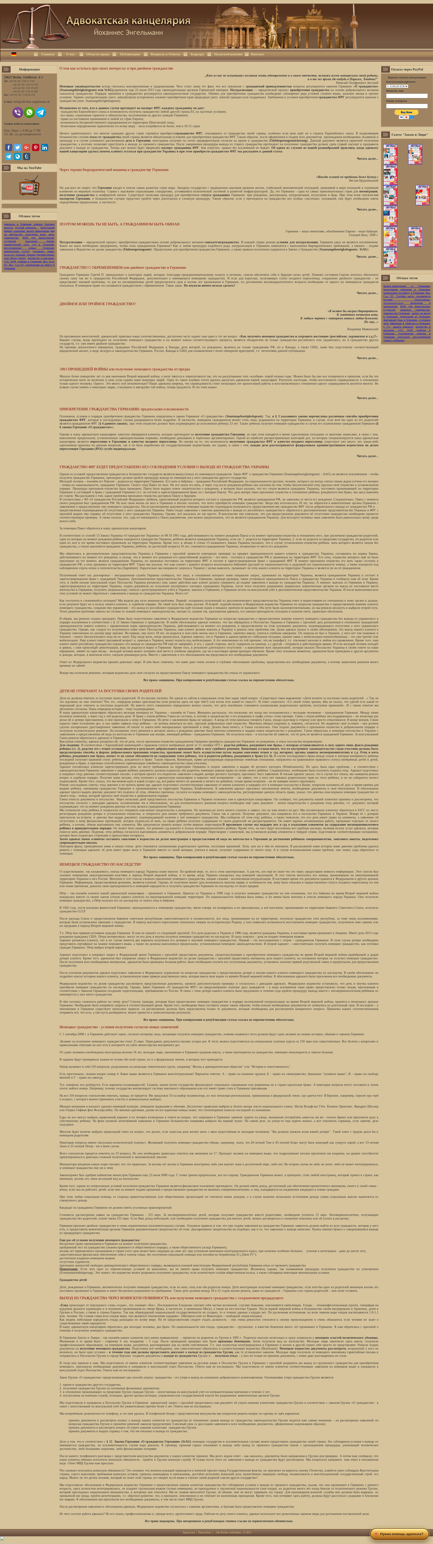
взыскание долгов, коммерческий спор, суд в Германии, (29, 242)
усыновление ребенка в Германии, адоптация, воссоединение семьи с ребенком (407, 337)
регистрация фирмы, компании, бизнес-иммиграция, (29, 229)
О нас (70, 54)
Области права (98, 54)
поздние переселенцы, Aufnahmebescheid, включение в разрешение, (407, 303)
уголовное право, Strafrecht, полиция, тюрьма (29, 253)
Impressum (189, 1532)
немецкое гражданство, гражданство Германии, (407, 311)
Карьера (197, 54)
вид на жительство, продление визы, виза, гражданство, (29, 234)
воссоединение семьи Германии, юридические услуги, (29, 249)
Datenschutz (204, 1532)
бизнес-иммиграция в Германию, (407, 286)
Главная (47, 54)
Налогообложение (228, 54)
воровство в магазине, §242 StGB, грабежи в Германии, (29, 259)
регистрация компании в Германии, (407, 289)
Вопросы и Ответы (165, 54)
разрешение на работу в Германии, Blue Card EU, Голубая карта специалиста (407, 294)
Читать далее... (367, 158)
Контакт (257, 54)
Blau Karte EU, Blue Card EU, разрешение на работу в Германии (29, 265)
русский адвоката (27, 227)
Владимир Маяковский (362, 329)
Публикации (130, 54)
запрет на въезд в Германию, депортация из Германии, (407, 314)
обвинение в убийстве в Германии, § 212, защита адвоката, (407, 325)
